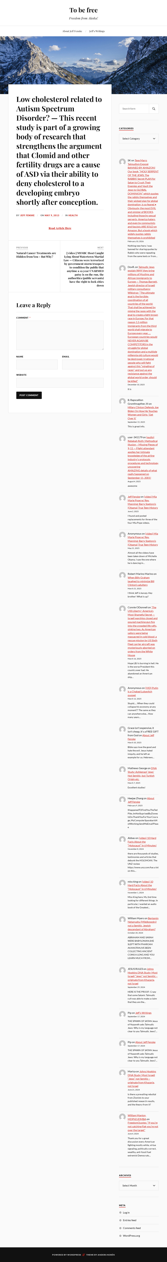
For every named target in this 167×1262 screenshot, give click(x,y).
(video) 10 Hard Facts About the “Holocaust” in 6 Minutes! (142, 841)
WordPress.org (131, 1235)
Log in (126, 1212)
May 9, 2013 (52, 215)
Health (73, 215)
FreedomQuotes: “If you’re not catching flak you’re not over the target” (143, 1126)
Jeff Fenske (27, 215)
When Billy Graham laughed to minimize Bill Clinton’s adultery (141, 581)
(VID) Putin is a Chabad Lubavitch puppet (143, 691)
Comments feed (132, 1227)
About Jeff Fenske (72, 31)
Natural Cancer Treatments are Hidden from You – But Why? (36, 254)
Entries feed (129, 1220)
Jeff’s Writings (97, 31)
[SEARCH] (154, 108)
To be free (83, 10)
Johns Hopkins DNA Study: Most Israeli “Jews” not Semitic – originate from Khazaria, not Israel (143, 976)
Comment (23, 317)
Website (21, 375)
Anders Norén (106, 1255)
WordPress (74, 1255)
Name (19, 356)
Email (65, 356)
